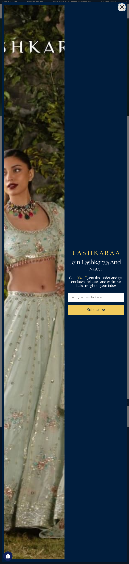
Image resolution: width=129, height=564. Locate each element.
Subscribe (96, 310)
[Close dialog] (122, 7)
